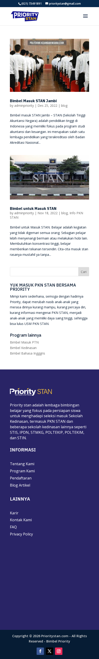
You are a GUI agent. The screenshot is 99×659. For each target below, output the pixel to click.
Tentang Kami (22, 463)
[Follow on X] (49, 651)
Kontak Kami (21, 519)
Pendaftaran (21, 478)
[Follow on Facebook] (40, 651)
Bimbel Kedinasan (23, 348)
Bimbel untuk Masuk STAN (33, 208)
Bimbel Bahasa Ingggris (27, 353)
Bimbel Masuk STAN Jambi (33, 101)
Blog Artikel (20, 485)
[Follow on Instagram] (58, 651)
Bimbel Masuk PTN (24, 342)
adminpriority (24, 105)
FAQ (13, 526)
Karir (14, 512)
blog (64, 105)
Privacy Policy (21, 534)
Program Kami (22, 470)
